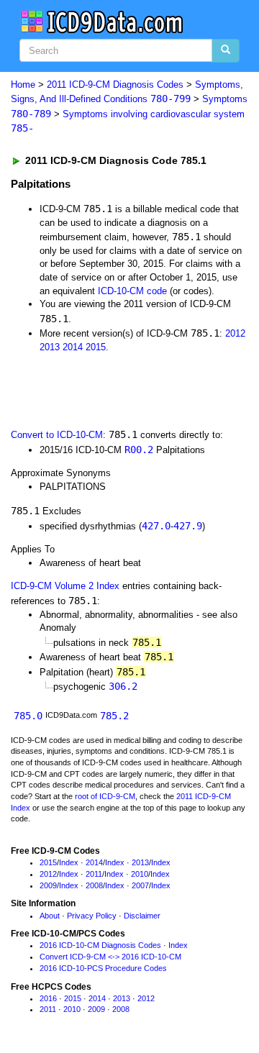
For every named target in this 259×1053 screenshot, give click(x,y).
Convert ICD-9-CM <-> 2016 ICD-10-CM (110, 956)
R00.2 (138, 449)
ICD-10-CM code (132, 291)
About (50, 915)
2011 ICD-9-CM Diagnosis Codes (115, 84)
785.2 (114, 715)
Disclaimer (142, 915)
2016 (48, 998)
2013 (50, 347)
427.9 (187, 526)
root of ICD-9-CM (105, 796)
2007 (140, 885)
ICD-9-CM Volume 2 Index (65, 585)
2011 (94, 874)
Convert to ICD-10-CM (57, 434)
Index (68, 862)
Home (23, 84)
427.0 (156, 526)
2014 (73, 347)
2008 (94, 885)
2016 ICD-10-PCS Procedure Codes (103, 968)
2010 (139, 874)
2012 (235, 333)
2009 (48, 885)
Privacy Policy (92, 915)
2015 (96, 347)
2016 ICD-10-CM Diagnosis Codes (100, 945)
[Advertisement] (115, 389)
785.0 (28, 715)
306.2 (123, 686)
